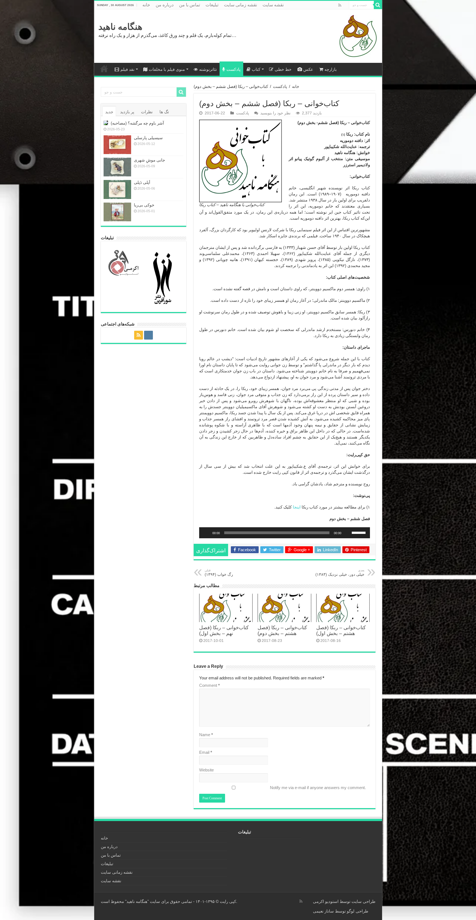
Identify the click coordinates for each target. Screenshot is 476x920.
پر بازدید (127, 111)
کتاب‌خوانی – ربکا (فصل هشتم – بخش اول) (341, 630)
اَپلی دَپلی (142, 182)
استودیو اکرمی (326, 901)
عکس (308, 69)
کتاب (256, 69)
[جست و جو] (378, 5)
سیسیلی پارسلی (148, 137)
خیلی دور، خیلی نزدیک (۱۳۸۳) (339, 573)
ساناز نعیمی (323, 911)
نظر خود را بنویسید (275, 113)
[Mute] (347, 533)
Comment (209, 685)
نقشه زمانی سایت (240, 4)
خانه (146, 4)
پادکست (233, 69)
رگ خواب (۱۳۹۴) (219, 573)
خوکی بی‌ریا (144, 205)
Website (206, 770)
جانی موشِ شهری (149, 160)
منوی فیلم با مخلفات (167, 69)
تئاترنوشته (208, 69)
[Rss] (340, 5)
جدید (109, 111)
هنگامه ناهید (120, 27)
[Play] (206, 533)
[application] (284, 532)
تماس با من (189, 4)
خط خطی (283, 69)
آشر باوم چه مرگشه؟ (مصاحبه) (137, 123)
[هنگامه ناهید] (357, 35)
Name (206, 734)
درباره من (165, 4)
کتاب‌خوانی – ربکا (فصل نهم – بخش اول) (224, 630)
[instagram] (345, 5)
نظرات (147, 111)
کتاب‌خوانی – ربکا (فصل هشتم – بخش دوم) (282, 630)
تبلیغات (211, 4)
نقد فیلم (127, 69)
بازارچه (330, 69)
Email (205, 752)
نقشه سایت (273, 4)
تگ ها (164, 111)
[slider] (359, 532)
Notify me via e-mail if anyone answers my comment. (318, 787)
